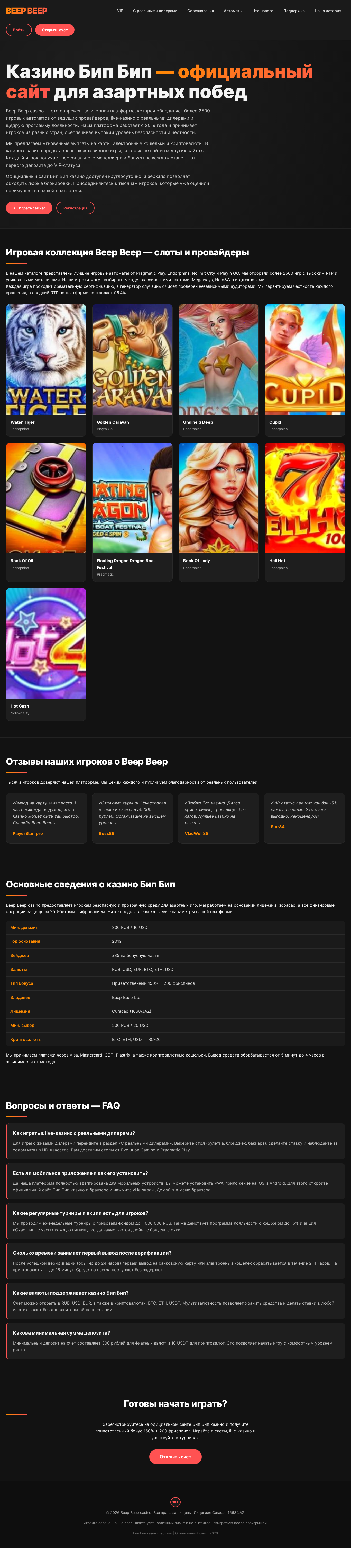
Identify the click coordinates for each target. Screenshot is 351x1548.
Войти (19, 30)
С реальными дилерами (155, 10)
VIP (120, 10)
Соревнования (200, 10)
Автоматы (233, 10)
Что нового (262, 10)
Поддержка (294, 10)
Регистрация (75, 208)
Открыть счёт (55, 30)
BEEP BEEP (26, 11)
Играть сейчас (32, 208)
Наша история (328, 10)
